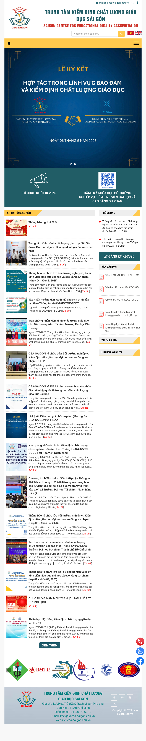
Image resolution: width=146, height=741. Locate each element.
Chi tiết (32, 226)
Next (137, 670)
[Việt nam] (130, 32)
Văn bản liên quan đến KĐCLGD (122, 287)
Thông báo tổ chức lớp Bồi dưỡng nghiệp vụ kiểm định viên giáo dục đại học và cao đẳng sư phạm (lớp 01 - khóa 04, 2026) (59, 575)
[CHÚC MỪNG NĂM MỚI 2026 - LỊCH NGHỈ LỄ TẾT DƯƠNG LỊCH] (16, 604)
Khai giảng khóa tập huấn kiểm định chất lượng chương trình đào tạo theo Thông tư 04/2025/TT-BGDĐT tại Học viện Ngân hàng (58, 449)
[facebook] (114, 697)
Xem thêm (49, 645)
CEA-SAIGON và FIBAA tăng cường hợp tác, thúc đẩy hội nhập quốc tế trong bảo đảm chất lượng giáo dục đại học (59, 390)
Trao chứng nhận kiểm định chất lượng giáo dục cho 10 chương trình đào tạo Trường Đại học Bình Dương (59, 324)
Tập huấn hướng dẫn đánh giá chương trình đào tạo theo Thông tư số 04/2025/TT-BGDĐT (121, 242)
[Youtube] (130, 697)
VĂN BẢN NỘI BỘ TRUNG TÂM (122, 275)
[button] (71, 164)
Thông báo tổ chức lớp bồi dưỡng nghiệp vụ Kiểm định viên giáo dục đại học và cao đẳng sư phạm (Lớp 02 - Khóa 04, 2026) (59, 519)
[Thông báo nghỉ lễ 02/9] (16, 228)
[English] (138, 32)
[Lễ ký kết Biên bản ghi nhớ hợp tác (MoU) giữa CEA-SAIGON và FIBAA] (16, 425)
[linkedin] (114, 703)
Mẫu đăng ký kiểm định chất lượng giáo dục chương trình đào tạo (122, 327)
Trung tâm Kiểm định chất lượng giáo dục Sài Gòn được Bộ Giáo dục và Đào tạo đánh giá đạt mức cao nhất (60, 247)
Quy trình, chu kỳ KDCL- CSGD (121, 299)
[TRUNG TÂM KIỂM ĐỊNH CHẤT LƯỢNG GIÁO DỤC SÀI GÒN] (19, 17)
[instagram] (122, 697)
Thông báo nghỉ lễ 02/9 (42, 222)
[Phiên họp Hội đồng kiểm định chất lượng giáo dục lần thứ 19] (16, 627)
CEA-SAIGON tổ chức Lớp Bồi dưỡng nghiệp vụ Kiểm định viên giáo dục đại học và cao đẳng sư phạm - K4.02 (58, 357)
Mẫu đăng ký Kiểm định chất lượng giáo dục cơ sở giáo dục (121, 314)
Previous (8, 670)
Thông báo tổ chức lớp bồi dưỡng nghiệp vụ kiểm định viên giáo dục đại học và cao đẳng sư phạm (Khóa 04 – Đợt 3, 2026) (59, 277)
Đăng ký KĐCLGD (121, 256)
